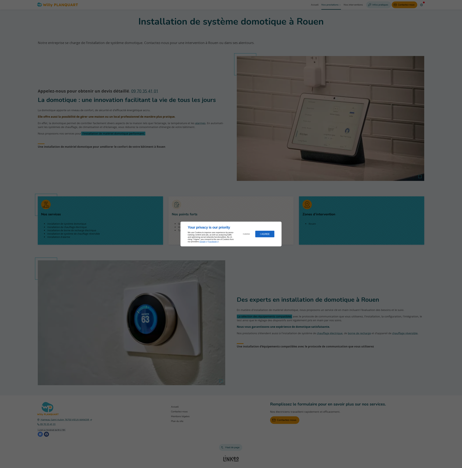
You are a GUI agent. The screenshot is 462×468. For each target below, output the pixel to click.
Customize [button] (246, 234)
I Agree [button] (265, 234)
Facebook (212, 242)
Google (202, 242)
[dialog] (231, 234)
